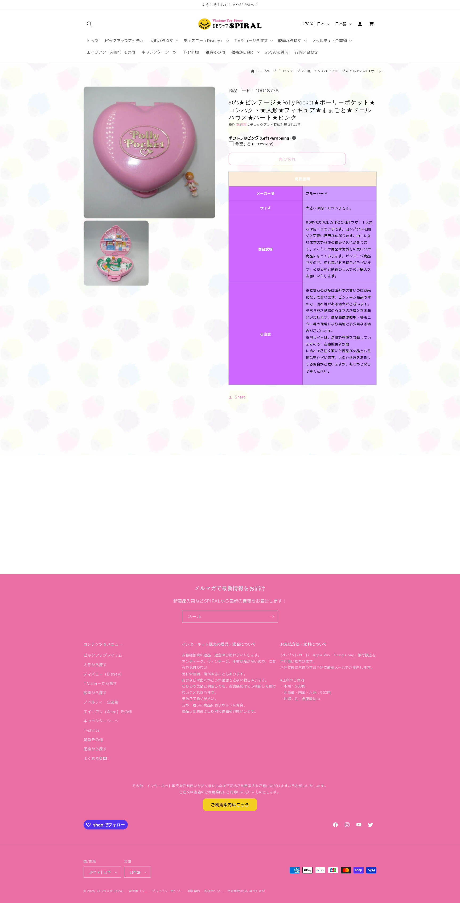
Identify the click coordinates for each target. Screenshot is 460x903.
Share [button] (240, 397)
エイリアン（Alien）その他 (108, 711)
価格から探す (95, 748)
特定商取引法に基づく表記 (246, 891)
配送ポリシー (213, 891)
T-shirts (92, 730)
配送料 (241, 124)
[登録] (272, 616)
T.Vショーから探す (100, 683)
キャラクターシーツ (101, 720)
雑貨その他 (93, 739)
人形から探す (95, 664)
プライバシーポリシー (167, 891)
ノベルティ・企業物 (101, 702)
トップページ (266, 70)
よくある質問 (95, 758)
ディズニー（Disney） (104, 674)
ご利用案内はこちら (230, 804)
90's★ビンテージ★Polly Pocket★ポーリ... (351, 70)
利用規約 (194, 891)
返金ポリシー (138, 891)
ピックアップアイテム (103, 655)
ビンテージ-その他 (297, 70)
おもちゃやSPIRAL (111, 891)
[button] (89, 24)
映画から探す (95, 692)
